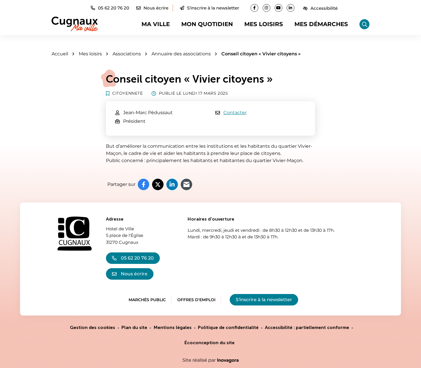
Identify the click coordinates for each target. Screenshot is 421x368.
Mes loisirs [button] (263, 24)
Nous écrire (134, 274)
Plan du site (134, 327)
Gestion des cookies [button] (92, 327)
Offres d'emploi (196, 299)
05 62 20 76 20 (137, 258)
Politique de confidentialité (228, 327)
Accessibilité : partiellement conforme (307, 327)
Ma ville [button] (155, 24)
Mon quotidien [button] (207, 24)
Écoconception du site (209, 342)
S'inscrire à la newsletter (213, 8)
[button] (110, 8)
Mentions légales (173, 327)
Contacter (235, 112)
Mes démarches (321, 24)
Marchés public (147, 299)
